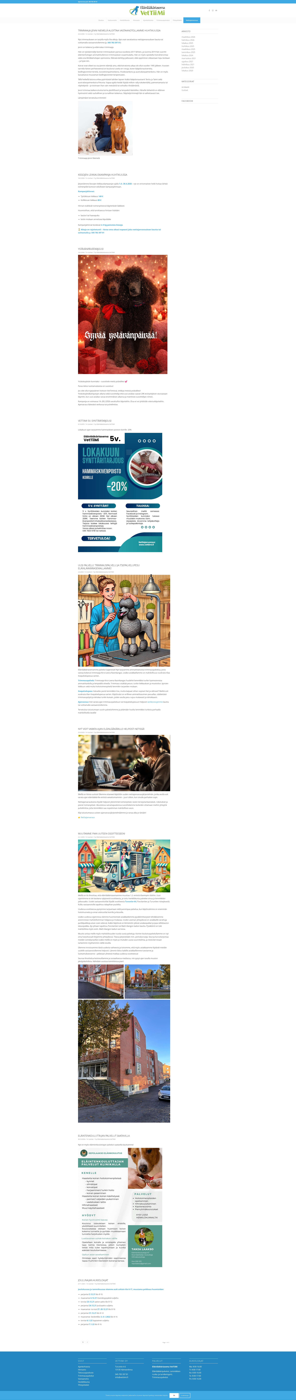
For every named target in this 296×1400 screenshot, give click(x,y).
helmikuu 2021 (188, 64)
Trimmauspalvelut (86, 1376)
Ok (174, 1395)
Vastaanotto (83, 1379)
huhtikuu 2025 (188, 46)
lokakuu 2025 (187, 43)
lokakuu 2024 (187, 55)
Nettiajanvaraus (88, 817)
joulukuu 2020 (188, 67)
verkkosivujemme (155, 702)
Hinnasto (82, 1369)
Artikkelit (185, 87)
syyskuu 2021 (187, 61)
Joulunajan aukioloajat (93, 1280)
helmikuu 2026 (188, 40)
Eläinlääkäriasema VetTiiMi (106, 34)
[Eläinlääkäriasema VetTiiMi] (148, 10)
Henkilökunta (84, 1382)
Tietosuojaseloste (85, 1372)
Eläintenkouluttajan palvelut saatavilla (104, 1135)
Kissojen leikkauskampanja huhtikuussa (102, 174)
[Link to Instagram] (212, 10)
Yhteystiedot (83, 1385)
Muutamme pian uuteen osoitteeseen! (101, 833)
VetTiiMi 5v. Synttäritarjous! (94, 420)
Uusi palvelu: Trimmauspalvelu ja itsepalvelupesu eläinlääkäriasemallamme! (109, 567)
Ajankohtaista (84, 1366)
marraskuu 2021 (189, 58)
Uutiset (90, 34)
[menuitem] (101, 20)
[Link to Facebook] (209, 10)
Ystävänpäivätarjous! (91, 249)
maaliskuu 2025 (188, 49)
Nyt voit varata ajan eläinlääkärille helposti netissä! (111, 729)
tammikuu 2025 (188, 52)
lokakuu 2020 (187, 70)
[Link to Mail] (216, 10)
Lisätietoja (185, 1395)
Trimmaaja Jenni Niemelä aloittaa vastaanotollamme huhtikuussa (119, 30)
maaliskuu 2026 (188, 37)
